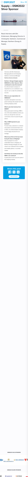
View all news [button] (14, 176)
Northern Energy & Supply (10, 78)
